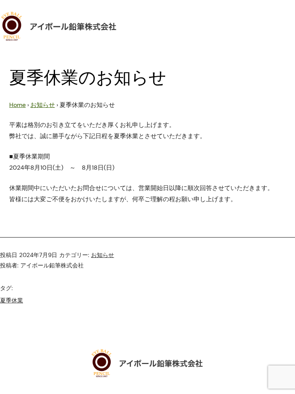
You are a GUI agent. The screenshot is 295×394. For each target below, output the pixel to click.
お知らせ (42, 105)
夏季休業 (11, 300)
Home (17, 105)
